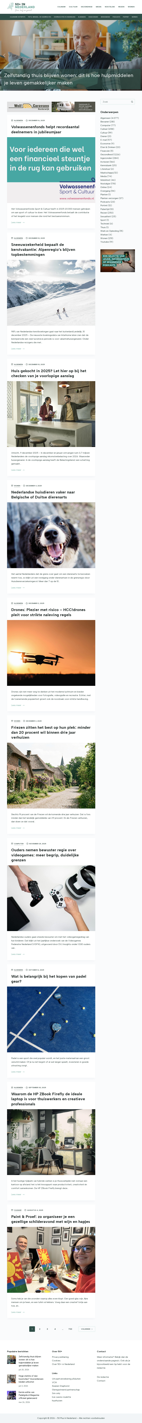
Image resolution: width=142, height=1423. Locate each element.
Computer (19, 844)
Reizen (121, 7)
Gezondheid (86, 7)
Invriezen (104, 161)
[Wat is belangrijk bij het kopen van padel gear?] (51, 1019)
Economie (105, 143)
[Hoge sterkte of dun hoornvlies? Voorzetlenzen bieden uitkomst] (11, 1379)
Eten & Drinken (107, 147)
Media (98, 7)
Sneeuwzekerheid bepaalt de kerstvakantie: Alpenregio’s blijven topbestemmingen (43, 249)
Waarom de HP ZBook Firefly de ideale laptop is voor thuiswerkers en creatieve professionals (48, 1099)
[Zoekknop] (132, 101)
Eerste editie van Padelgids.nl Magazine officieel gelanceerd (29, 1395)
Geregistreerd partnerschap (66, 1389)
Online (103, 187)
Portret (126, 17)
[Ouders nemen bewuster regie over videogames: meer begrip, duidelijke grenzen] (51, 898)
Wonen (131, 7)
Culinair (61, 7)
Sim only (56, 1393)
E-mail (103, 140)
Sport (103, 220)
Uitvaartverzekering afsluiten (66, 1378)
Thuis (103, 227)
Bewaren (104, 121)
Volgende (85, 1329)
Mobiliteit (105, 180)
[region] (71, 55)
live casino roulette (61, 1397)
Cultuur (73, 7)
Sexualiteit (105, 216)
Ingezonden (93, 17)
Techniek (104, 223)
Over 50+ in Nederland (63, 1364)
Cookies (56, 1360)
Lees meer (18, 222)
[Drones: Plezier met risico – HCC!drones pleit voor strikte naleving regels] (51, 653)
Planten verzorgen (109, 198)
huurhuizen (57, 1400)
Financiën (105, 151)
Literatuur (105, 169)
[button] (71, 55)
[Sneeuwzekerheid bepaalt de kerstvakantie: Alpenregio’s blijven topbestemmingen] (51, 293)
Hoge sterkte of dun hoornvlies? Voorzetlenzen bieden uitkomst (31, 1379)
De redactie (103, 1377)
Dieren (103, 136)
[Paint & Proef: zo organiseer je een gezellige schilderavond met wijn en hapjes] (51, 1260)
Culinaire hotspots (17, 17)
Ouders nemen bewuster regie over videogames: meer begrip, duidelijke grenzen (45, 855)
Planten (104, 194)
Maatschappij (107, 172)
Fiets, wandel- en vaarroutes (39, 17)
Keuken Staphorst (61, 1386)
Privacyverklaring (60, 1357)
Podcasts (116, 17)
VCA (54, 1382)
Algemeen (82, 17)
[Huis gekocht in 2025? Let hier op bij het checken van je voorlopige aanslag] (51, 414)
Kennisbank (105, 17)
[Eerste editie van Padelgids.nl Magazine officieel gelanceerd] (11, 1395)
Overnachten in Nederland (64, 17)
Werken (135, 17)
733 (70, 1329)
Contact (101, 1380)
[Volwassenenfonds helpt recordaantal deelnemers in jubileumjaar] (51, 170)
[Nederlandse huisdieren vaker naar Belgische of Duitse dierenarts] (51, 535)
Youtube (104, 242)
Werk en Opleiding (109, 231)
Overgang (105, 191)
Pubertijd (104, 209)
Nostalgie (110, 7)
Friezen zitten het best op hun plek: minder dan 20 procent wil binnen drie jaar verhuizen (51, 732)
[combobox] (115, 101)
